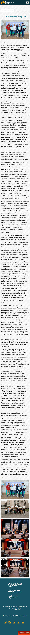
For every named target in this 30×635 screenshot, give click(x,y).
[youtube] (19, 622)
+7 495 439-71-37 (15, 609)
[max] (10, 622)
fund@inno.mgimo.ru (15, 608)
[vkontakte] (6, 622)
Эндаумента (20, 49)
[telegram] (15, 622)
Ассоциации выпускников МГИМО (12, 51)
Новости (10, 11)
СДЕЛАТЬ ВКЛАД (24, 633)
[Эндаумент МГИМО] (8, 2)
